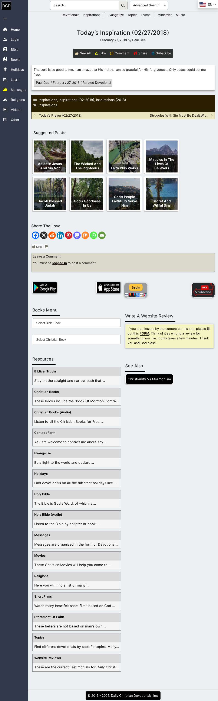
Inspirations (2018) (111, 100)
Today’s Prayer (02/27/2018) (60, 115)
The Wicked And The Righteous (87, 166)
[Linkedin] (60, 235)
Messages (42, 535)
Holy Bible (42, 494)
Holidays (41, 474)
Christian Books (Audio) (52, 412)
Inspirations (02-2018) (76, 100)
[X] (43, 235)
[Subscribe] (203, 290)
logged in (59, 263)
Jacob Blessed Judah (50, 203)
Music (180, 15)
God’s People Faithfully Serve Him (124, 201)
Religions (41, 576)
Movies (40, 555)
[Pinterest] (68, 235)
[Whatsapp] (93, 235)
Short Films (43, 596)
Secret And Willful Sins (162, 203)
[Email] (102, 235)
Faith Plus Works (124, 168)
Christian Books (46, 392)
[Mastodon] (77, 235)
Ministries (165, 15)
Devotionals (70, 15)
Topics (132, 15)
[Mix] (85, 235)
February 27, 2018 (66, 83)
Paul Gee (43, 83)
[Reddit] (52, 235)
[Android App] (44, 287)
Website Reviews (47, 658)
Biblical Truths (45, 371)
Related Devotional (97, 83)
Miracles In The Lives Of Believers (161, 163)
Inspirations (91, 15)
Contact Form (44, 433)
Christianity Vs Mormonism (149, 379)
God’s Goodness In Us (87, 203)
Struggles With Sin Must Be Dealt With (179, 115)
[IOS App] (108, 287)
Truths (146, 15)
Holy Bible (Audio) (48, 515)
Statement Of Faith (49, 617)
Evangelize (116, 15)
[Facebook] (35, 235)
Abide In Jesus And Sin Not (50, 166)
